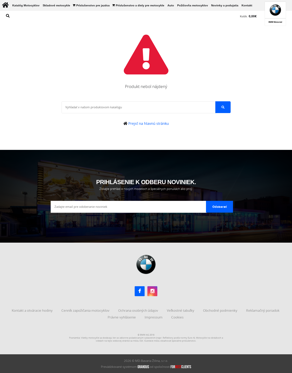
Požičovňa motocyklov (192, 5)
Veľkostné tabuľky (181, 310)
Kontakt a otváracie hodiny (32, 310)
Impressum (154, 317)
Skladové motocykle (56, 5)
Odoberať (219, 207)
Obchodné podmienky (220, 310)
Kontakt (247, 5)
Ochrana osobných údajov (138, 310)
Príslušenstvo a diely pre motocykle (140, 5)
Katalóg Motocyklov (26, 5)
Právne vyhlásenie (122, 317)
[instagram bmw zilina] (152, 291)
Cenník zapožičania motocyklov (85, 310)
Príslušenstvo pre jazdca (93, 5)
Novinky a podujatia (224, 5)
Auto (170, 5)
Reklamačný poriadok (263, 310)
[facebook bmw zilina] (140, 291)
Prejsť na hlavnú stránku (148, 123)
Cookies (177, 317)
